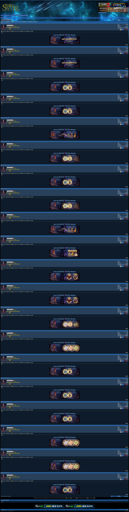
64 (117, 496)
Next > (127, 496)
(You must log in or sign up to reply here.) (6, 496)
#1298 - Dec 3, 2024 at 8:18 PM (5, 425)
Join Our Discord (58, 35)
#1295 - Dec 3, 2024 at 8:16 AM (5, 354)
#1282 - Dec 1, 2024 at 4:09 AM (5, 46)
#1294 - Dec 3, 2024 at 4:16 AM (5, 330)
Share (126, 68)
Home (124, 509)
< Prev (112, 496)
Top (126, 509)
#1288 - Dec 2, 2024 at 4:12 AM (5, 188)
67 (121, 496)
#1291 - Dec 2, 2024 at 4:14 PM (5, 259)
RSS (127, 509)
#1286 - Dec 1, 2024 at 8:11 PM (5, 141)
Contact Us (120, 509)
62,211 (127, 48)
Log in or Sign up (125, 0)
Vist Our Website (70, 35)
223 (125, 496)
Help (122, 509)
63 (116, 496)
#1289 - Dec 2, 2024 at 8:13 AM (5, 212)
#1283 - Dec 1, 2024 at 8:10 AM (5, 70)
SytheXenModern (3, 509)
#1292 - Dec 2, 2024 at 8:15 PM (5, 283)
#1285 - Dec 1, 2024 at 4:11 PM (5, 117)
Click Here (126, 50)
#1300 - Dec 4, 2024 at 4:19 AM (5, 472)
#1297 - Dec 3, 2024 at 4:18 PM (5, 401)
